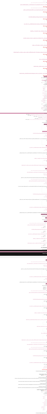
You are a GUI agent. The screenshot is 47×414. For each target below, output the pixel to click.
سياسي (43, 86)
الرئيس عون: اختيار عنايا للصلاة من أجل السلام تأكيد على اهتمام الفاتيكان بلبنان (33, 4)
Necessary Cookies (41, 377)
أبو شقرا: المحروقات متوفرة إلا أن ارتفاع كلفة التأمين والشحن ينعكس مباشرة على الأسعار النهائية (30, 52)
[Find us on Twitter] (46, 85)
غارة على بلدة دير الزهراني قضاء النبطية (40, 66)
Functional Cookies (42, 380)
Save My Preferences (42, 389)
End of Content (45, 76)
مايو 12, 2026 (45, 136)
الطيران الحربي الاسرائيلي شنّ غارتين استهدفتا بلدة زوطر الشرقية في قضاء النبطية (33, 73)
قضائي (43, 89)
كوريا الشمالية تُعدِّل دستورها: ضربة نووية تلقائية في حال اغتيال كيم (35, 24)
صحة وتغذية (42, 108)
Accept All (40, 374)
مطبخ (43, 102)
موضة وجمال (42, 107)
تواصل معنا (44, 367)
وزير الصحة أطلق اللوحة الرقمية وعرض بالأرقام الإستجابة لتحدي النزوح (35, 10)
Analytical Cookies (42, 383)
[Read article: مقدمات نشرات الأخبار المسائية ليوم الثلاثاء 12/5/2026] (23, 128)
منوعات (43, 105)
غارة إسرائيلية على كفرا (43, 59)
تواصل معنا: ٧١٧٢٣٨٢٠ (44, 369)
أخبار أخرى (44, 98)
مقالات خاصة (44, 95)
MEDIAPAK (45, 173)
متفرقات (43, 93)
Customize (46, 374)
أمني (43, 88)
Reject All (43, 374)
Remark (45, 380)
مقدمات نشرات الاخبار (44, 131)
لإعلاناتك (45, 366)
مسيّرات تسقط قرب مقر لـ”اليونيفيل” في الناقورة (38, 31)
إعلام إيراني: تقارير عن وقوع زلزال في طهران (39, 45)
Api (46, 135)
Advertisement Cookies (41, 386)
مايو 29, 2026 (45, 174)
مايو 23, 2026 (45, 183)
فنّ (45, 93)
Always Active (44, 377)
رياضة (45, 94)
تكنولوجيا (45, 100)
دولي (45, 91)
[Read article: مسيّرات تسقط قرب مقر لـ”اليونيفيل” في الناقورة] (23, 155)
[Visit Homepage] (44, 80)
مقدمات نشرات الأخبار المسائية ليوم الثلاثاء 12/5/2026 (37, 17)
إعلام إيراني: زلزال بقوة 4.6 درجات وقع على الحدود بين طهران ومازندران (35, 38)
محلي (45, 84)
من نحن (45, 365)
